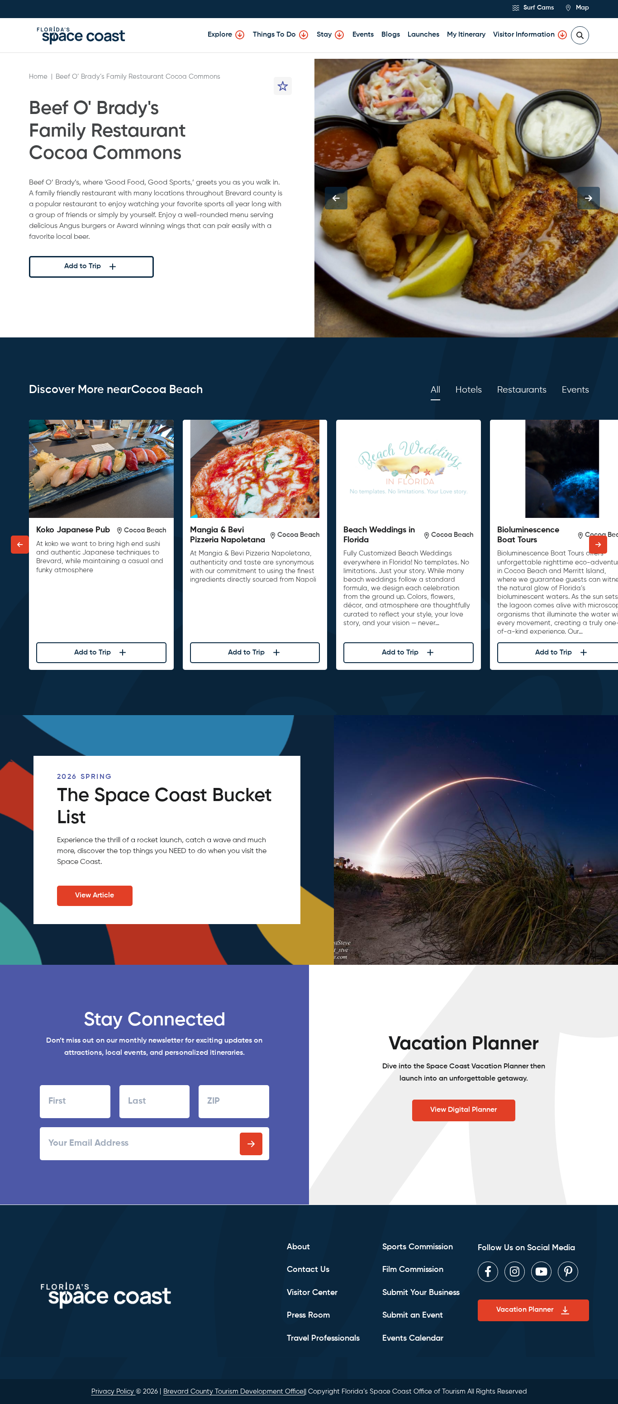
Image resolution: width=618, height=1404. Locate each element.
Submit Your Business (421, 1293)
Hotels (469, 390)
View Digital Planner (463, 1110)
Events (363, 34)
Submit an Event (412, 1315)
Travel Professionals (323, 1338)
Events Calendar (412, 1338)
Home (38, 76)
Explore (220, 34)
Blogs (390, 34)
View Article (94, 895)
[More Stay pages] (339, 34)
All (435, 390)
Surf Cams (538, 8)
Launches (423, 34)
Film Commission (412, 1270)
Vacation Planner (524, 1310)
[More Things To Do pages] (303, 34)
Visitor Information (524, 34)
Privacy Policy (113, 1391)
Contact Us (308, 1270)
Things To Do (274, 34)
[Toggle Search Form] (580, 35)
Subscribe (251, 1144)
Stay (324, 34)
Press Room (308, 1315)
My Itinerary (466, 34)
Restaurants (522, 390)
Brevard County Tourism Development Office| (234, 1391)
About (298, 1247)
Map (581, 8)
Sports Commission (417, 1247)
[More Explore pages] (239, 34)
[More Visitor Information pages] (562, 34)
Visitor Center (312, 1293)
